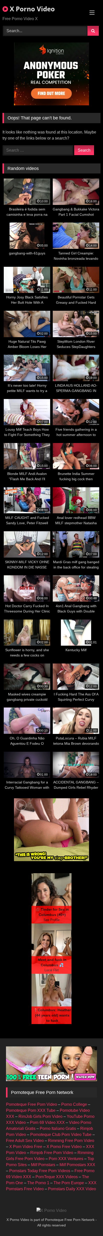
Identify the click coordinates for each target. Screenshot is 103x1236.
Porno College (74, 1104)
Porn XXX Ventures (66, 1159)
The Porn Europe (69, 1183)
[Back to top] (87, 1221)
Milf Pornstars (43, 1165)
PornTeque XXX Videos (57, 1177)
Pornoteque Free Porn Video (31, 1104)
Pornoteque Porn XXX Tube (31, 1110)
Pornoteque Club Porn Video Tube (61, 1134)
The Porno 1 (38, 1183)
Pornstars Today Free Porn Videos (39, 1171)
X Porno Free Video (64, 1146)
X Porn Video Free (25, 1146)
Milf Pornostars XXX (77, 1165)
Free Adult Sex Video (25, 1140)
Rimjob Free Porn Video (51, 1153)
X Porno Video (31, 8)
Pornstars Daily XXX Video (72, 1189)
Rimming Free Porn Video (71, 1140)
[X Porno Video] (51, 1211)
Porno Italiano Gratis (58, 1128)
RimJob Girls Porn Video (40, 1116)
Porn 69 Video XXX (47, 1122)
